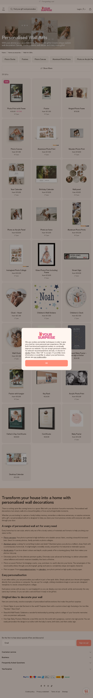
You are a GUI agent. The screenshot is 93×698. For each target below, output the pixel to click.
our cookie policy (40, 357)
